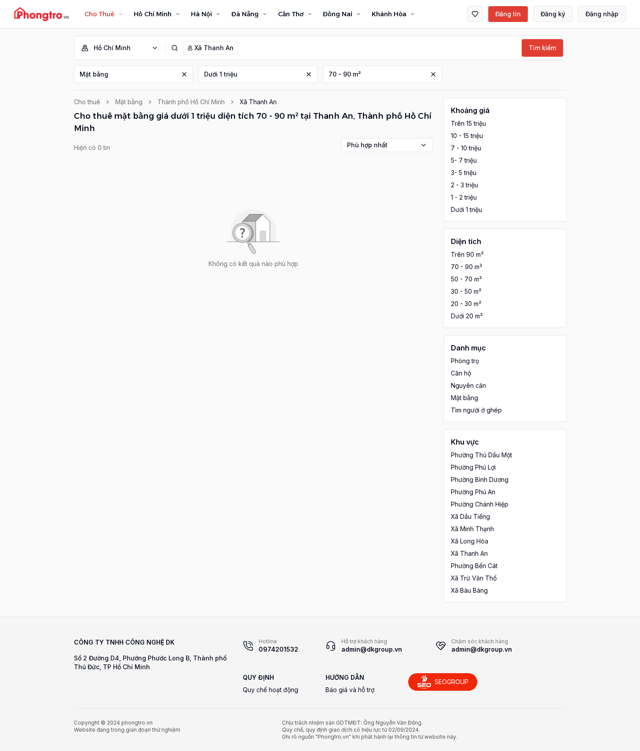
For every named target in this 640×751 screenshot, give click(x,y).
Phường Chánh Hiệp (479, 504)
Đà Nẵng (245, 14)
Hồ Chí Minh (153, 14)
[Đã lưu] (475, 14)
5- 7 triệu (464, 160)
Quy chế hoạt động (270, 689)
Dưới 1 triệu (221, 74)
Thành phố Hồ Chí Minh (191, 102)
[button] (123, 48)
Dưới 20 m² (467, 316)
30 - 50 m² (466, 291)
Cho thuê (87, 102)
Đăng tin (508, 14)
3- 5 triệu (463, 172)
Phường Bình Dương (479, 479)
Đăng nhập (601, 14)
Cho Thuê (99, 14)
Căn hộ (461, 373)
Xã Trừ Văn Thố (474, 578)
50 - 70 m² (466, 279)
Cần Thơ (291, 14)
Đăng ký (553, 14)
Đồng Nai (337, 14)
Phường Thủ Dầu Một (481, 455)
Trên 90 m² (467, 254)
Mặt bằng (94, 74)
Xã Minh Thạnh (472, 528)
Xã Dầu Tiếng (470, 516)
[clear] (184, 74)
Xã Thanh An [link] (258, 102)
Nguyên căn (468, 385)
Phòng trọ (465, 361)
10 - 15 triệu (467, 135)
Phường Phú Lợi (473, 467)
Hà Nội (201, 14)
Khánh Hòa (389, 14)
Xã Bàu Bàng (469, 590)
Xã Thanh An (469, 553)
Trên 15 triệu (468, 123)
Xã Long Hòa (469, 541)
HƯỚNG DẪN (344, 677)
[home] (41, 14)
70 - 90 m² (345, 74)
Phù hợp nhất (367, 145)
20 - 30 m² (466, 303)
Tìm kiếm (542, 47)
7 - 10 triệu (466, 148)
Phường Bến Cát (474, 565)
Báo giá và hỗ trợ (349, 689)
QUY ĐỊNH (258, 677)
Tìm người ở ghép (476, 410)
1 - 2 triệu (464, 197)
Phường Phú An (473, 492)
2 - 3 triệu (464, 185)
